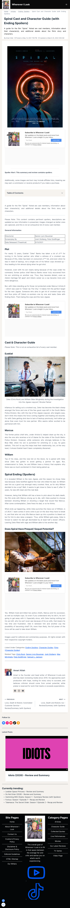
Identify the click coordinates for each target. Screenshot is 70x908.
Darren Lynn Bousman (35, 654)
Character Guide (58, 827)
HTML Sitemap (12, 859)
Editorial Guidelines (12, 854)
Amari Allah (9, 38)
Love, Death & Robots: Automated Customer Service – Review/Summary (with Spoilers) (18, 703)
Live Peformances (58, 836)
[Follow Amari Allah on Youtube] (23, 690)
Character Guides (46, 648)
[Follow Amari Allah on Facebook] (15, 690)
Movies (58, 841)
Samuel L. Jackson (34, 657)
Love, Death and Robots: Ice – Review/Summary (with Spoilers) (52, 702)
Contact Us (12, 834)
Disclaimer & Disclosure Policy (12, 848)
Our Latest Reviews (58, 846)
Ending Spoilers (23, 11)
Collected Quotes (58, 831)
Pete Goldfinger (20, 657)
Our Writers (12, 864)
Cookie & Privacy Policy (12, 840)
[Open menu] (66, 4)
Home (6, 11)
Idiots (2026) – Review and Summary (29, 775)
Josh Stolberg (50, 654)
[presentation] (36, 753)
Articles (13, 11)
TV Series (58, 851)
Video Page (58, 856)
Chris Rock (20, 654)
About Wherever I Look (12, 828)
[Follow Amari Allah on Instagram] (19, 690)
